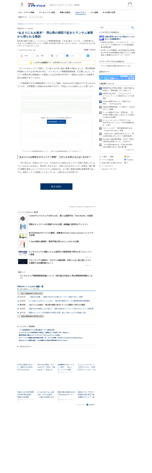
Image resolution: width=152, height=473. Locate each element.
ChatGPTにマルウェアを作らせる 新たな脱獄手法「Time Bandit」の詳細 (61, 216)
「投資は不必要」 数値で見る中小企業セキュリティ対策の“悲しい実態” (56, 297)
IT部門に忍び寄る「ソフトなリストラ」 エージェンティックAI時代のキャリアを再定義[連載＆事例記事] (117, 45)
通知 (42, 56)
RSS (128, 157)
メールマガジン (108, 166)
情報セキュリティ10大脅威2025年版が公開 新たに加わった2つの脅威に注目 (57, 313)
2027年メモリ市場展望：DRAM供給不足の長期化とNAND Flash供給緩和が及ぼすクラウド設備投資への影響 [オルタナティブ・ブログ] (118, 52)
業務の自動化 (65, 12)
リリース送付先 (108, 160)
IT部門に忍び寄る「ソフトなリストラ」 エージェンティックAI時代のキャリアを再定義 (118, 96)
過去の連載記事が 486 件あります (32, 316)
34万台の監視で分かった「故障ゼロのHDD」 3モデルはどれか (26, 367)
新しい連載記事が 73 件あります (31, 293)
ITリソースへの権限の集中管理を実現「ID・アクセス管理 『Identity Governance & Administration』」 (52, 338)
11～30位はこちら (129, 149)
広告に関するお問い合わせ (112, 163)
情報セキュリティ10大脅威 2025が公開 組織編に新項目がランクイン (58, 224)
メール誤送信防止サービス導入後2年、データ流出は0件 (37, 330)
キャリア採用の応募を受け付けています (116, 66)
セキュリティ (80, 12)
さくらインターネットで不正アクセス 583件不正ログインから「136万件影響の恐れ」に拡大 (118, 122)
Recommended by (81, 404)
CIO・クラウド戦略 (26, 12)
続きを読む (56, 186)
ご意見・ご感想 (108, 157)
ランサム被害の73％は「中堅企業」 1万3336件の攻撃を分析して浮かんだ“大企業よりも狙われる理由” (118, 115)
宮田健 (86, 50)
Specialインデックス (109, 169)
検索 (133, 27)
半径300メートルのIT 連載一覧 (30, 287)
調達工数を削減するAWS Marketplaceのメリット (66, 394)
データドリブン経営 (47, 12)
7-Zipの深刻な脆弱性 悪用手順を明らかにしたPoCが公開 (54, 241)
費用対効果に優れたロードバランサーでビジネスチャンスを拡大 (39, 335)
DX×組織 (94, 12)
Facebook (130, 160)
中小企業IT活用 (109, 12)
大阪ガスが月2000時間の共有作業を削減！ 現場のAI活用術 (25, 394)
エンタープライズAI (35, 17)
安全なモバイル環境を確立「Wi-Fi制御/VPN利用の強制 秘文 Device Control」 (43, 340)
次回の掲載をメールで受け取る (30, 289)
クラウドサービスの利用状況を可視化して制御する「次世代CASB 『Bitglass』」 (45, 332)
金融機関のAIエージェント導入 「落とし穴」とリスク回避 (66, 367)
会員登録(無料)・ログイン (56, 122)
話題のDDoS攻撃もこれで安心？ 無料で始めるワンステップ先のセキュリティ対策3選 (61, 309)
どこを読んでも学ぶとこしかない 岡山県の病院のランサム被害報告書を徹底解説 (59, 301)
